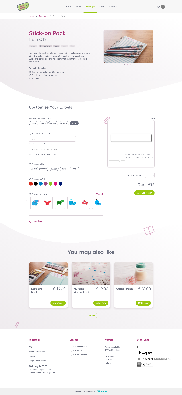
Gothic (43, 169)
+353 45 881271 (79, 350)
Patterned (64, 123)
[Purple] (46, 184)
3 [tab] (131, 65)
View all (91, 315)
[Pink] (55, 184)
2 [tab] (128, 65)
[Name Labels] (23, 6)
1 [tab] (125, 65)
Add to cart (146, 192)
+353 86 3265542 (80, 354)
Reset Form (37, 221)
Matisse (54, 169)
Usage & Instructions (37, 360)
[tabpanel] (128, 46)
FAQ (31, 347)
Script (34, 169)
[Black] (36, 184)
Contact (113, 6)
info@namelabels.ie (81, 346)
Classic (34, 123)
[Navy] (60, 184)
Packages (90, 6)
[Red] (31, 184)
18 (153, 184)
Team (43, 123)
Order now (58, 303)
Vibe (74, 123)
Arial (74, 169)
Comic (64, 169)
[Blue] (41, 184)
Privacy (32, 356)
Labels (78, 6)
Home (68, 6)
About (102, 6)
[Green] (50, 184)
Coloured (53, 123)
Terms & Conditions (37, 351)
